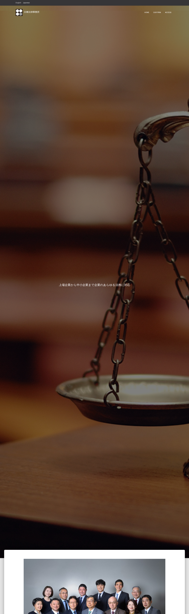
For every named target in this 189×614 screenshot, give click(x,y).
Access (168, 12)
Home (146, 12)
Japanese (26, 3)
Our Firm (157, 12)
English (18, 3)
